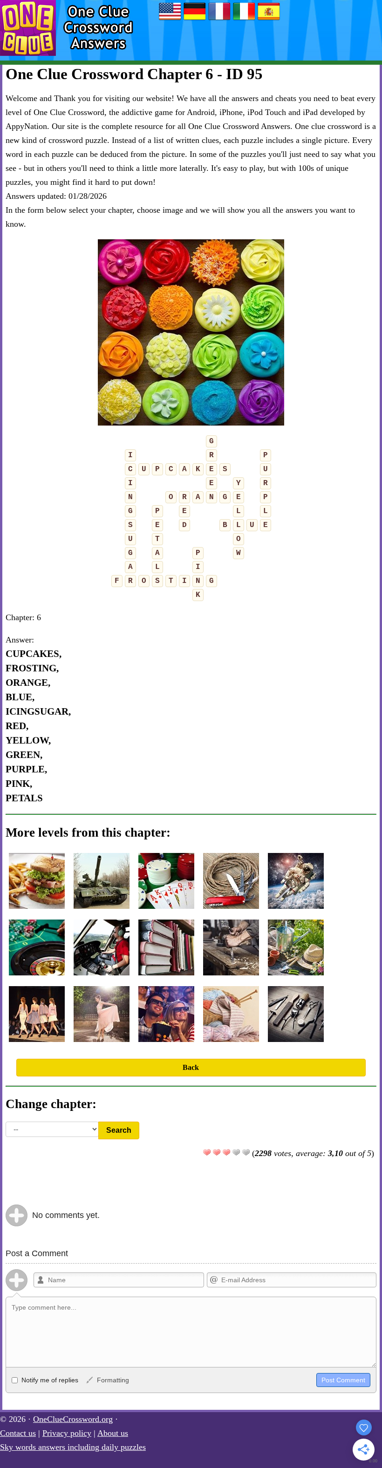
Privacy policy (66, 1433)
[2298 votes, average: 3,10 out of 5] (207, 1152)
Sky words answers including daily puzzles (73, 1447)
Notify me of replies (49, 1380)
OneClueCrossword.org (73, 1419)
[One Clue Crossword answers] (170, 19)
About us (112, 1433)
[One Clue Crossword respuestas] (269, 19)
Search (118, 1130)
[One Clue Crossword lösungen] (195, 19)
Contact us (18, 1433)
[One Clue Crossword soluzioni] (244, 19)
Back (191, 1067)
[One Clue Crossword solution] (219, 19)
